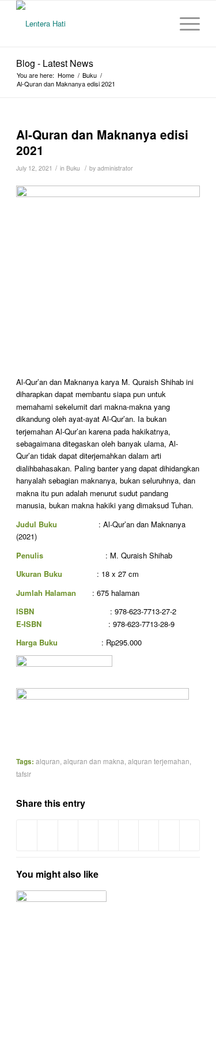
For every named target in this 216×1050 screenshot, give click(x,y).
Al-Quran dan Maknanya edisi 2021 (102, 142)
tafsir (23, 774)
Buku (89, 75)
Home (66, 75)
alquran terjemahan (159, 761)
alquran (48, 761)
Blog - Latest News (54, 63)
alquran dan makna (93, 761)
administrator (115, 168)
